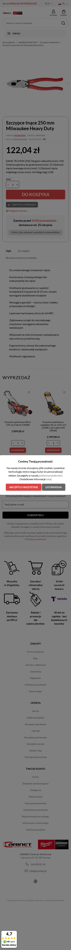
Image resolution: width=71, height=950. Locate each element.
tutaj (49, 479)
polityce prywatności (50, 475)
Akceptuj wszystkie (23, 487)
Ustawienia (53, 487)
